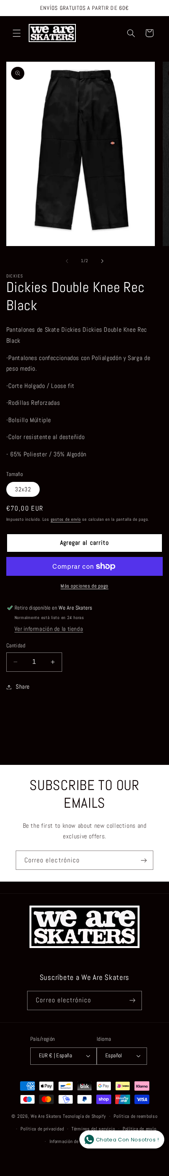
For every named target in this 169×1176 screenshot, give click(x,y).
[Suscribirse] (144, 860)
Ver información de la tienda (49, 628)
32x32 (23, 489)
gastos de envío (66, 519)
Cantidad (15, 645)
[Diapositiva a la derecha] (102, 261)
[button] (16, 33)
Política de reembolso (135, 1116)
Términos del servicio (93, 1129)
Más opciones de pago (84, 586)
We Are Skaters (46, 1116)
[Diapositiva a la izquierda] (66, 261)
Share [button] (23, 686)
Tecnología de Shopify (84, 1116)
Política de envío (139, 1129)
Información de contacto (73, 1141)
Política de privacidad (42, 1129)
